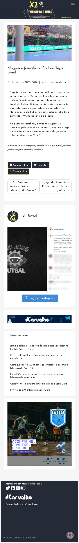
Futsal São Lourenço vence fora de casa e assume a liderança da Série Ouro (36, 376)
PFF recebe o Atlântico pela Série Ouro (30, 390)
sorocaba (28, 150)
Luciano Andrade (56, 82)
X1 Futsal (16, 538)
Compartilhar (20, 165)
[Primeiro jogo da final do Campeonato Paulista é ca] (39, 259)
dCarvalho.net (31, 504)
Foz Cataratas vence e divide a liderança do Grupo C (23, 186)
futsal (58, 146)
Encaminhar (19, 171)
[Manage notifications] (70, 535)
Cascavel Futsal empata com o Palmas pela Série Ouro (38, 384)
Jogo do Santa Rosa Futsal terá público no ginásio (55, 186)
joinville (10, 150)
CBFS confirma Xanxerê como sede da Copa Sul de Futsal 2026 (36, 357)
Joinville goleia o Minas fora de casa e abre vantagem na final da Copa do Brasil (39, 348)
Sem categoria (28, 146)
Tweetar (42, 165)
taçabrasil (38, 150)
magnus (19, 150)
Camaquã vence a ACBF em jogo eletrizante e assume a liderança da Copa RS (39, 367)
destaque (50, 146)
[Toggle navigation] (72, 5)
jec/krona (66, 146)
